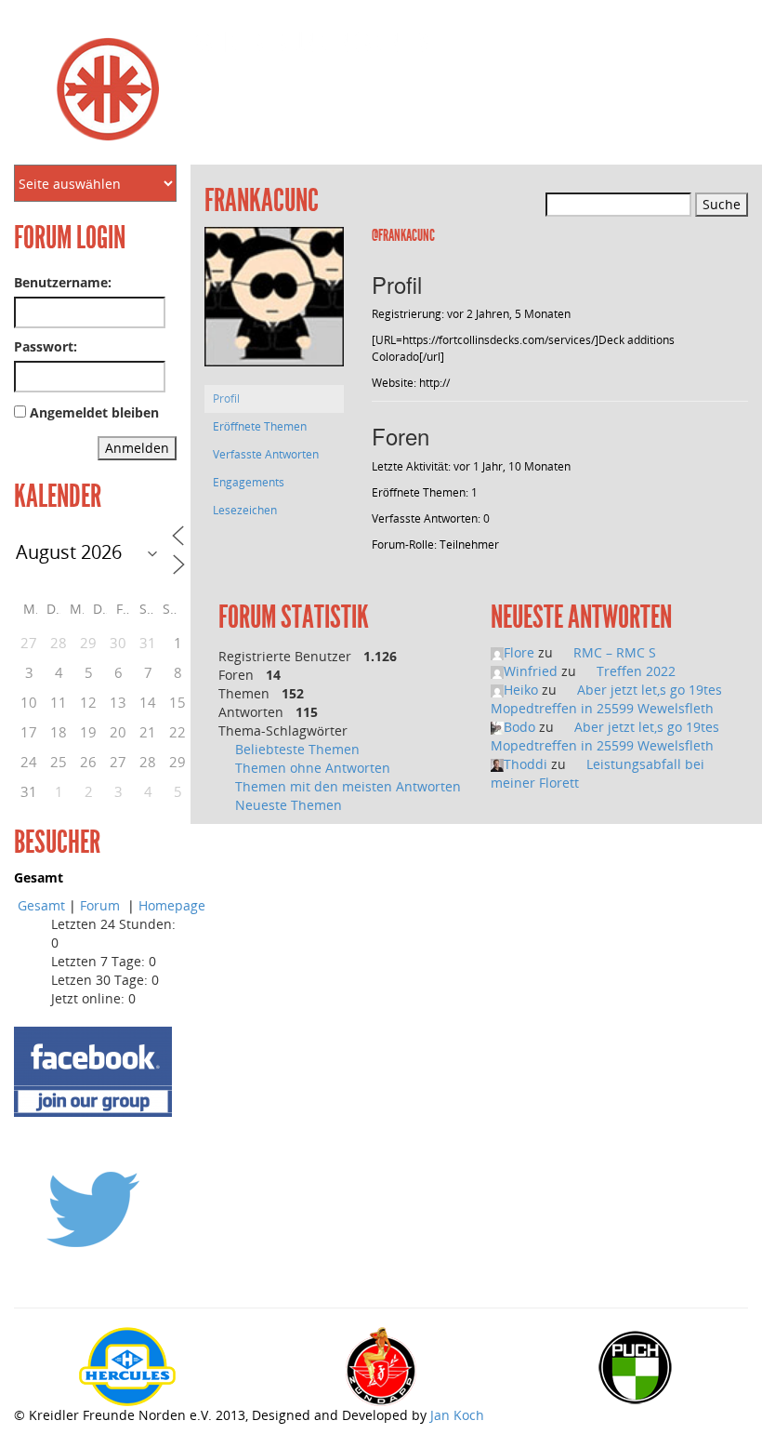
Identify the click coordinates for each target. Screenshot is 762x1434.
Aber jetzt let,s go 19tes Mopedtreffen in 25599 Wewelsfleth (606, 699)
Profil (226, 398)
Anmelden (137, 448)
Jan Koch (457, 1415)
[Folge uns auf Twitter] (93, 1208)
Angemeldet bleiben (94, 412)
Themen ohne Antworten (312, 768)
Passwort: (45, 346)
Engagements (248, 482)
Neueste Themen (288, 805)
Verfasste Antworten (266, 454)
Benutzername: (63, 282)
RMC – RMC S (614, 652)
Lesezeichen (245, 510)
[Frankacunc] (274, 305)
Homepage (171, 905)
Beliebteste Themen (297, 749)
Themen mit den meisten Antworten (348, 786)
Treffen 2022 (636, 671)
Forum (102, 905)
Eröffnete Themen (260, 426)
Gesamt (41, 905)
